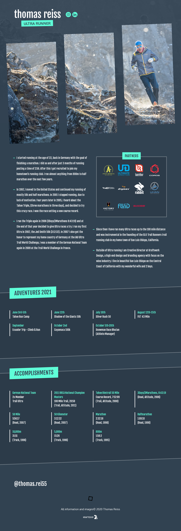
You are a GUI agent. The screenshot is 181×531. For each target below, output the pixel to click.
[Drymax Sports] (124, 188)
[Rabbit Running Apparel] (139, 188)
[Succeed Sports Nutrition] (139, 206)
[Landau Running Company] (139, 170)
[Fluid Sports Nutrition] (124, 206)
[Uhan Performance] (154, 188)
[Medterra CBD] (108, 188)
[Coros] (154, 170)
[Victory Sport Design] (108, 206)
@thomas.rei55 (30, 483)
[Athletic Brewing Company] (108, 170)
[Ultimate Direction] (124, 170)
